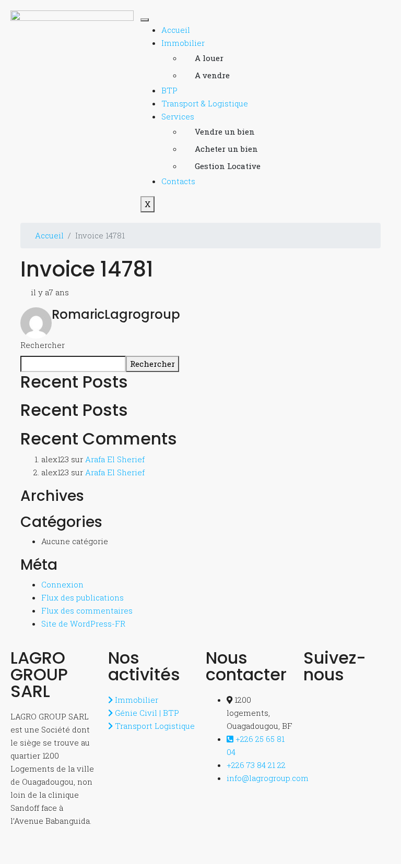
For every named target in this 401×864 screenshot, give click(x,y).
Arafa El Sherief (115, 459)
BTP (169, 90)
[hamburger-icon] (144, 19)
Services (177, 116)
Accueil (175, 30)
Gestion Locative (227, 166)
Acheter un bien (226, 148)
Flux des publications (82, 597)
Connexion (62, 584)
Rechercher (42, 345)
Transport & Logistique (204, 103)
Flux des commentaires (87, 610)
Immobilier (183, 43)
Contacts (178, 181)
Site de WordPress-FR (83, 623)
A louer (209, 58)
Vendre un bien (225, 131)
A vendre (212, 75)
